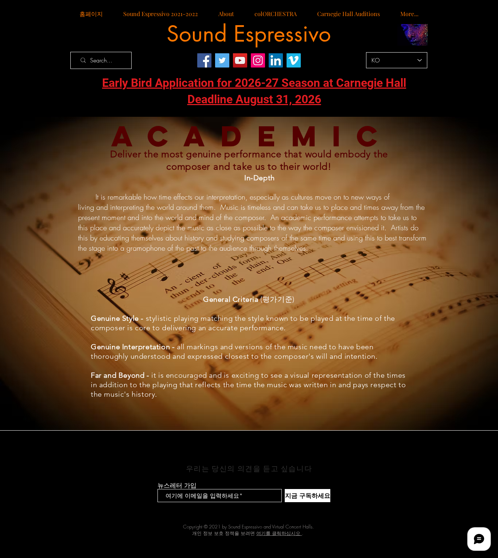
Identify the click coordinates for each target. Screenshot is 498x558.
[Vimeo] (294, 60)
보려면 (251, 533)
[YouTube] (240, 60)
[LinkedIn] (276, 60)
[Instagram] (258, 60)
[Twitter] (222, 60)
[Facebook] (204, 60)
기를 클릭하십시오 (280, 533)
